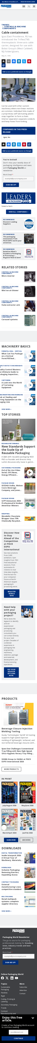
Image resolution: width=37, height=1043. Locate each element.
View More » (6, 409)
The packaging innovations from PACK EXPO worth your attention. (12, 240)
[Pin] (29, 61)
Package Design (8, 483)
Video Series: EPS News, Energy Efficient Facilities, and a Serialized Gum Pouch (11, 472)
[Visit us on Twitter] (7, 978)
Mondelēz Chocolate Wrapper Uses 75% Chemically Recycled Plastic (11, 518)
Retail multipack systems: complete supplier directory (10, 901)
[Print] (4, 61)
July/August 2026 (9, 806)
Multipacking (7, 896)
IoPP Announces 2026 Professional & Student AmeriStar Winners (12, 503)
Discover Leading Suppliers (10, 223)
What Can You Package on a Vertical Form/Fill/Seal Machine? (12, 356)
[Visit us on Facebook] (2, 978)
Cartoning (6, 380)
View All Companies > (18, 212)
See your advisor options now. (11, 672)
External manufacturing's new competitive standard (11, 886)
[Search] (29, 6)
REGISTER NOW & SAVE (12, 593)
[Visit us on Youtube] (16, 978)
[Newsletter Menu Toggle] (24, 6)
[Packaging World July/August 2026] (9, 792)
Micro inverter (8, 276)
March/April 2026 (9, 833)
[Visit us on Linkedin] (11, 978)
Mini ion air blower (10, 290)
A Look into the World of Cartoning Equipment (12, 385)
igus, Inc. (7, 137)
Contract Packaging (10, 882)
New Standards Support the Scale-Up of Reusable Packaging (18, 450)
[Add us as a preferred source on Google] (4, 65)
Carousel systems (10, 319)
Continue (18, 1038)
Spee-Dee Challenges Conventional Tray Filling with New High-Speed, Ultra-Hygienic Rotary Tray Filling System (17, 751)
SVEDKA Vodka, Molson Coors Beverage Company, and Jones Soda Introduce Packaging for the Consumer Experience (12, 488)
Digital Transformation (12, 853)
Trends (5, 25)
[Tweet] (24, 61)
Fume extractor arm (11, 305)
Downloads (6, 867)
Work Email (8, 174)
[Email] (9, 61)
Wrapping (5, 514)
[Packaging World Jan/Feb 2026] (28, 820)
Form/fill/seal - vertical (12, 351)
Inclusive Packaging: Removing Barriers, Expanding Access (11, 872)
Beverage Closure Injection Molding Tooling (17, 730)
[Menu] (34, 6)
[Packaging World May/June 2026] (28, 792)
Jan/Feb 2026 (27, 833)
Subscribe (11, 840)
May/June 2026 (27, 806)
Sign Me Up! (11, 185)
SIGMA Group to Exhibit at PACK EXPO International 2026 (16, 760)
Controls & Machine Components (14, 27)
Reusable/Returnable (10, 443)
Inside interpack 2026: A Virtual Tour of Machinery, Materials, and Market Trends (11, 858)
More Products (11, 769)
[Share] (14, 61)
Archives (26, 840)
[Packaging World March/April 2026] (9, 820)
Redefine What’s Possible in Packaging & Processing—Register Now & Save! (12, 255)
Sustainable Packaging (11, 468)
